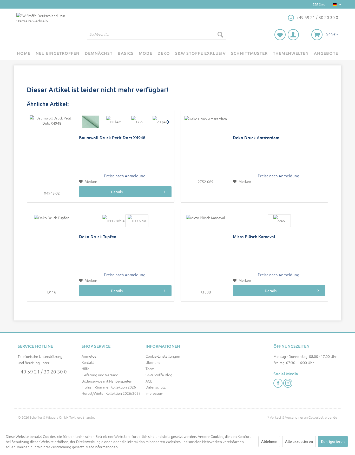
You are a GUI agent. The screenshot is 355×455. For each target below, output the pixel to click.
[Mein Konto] (293, 34)
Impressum (154, 393)
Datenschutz (156, 387)
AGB (149, 381)
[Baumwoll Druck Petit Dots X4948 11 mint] (90, 121)
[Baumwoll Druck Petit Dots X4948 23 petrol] (160, 121)
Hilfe (85, 368)
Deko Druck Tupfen (97, 236)
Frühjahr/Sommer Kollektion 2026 (109, 387)
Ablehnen (269, 441)
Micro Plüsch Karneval (254, 236)
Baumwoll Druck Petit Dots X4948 (112, 137)
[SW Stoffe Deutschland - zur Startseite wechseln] (42, 27)
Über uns (153, 362)
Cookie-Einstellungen (163, 356)
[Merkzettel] (280, 34)
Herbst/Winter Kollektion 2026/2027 (111, 393)
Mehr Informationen (102, 446)
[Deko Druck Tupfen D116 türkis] (136, 220)
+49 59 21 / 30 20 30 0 (42, 371)
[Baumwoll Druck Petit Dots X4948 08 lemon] (113, 121)
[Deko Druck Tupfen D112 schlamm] (113, 220)
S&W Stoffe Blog (159, 374)
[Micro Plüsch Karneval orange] (279, 220)
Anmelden (90, 356)
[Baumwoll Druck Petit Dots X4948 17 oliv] (136, 121)
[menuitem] (156, 34)
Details (117, 191)
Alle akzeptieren (299, 441)
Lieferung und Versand (100, 374)
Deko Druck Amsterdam (256, 137)
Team (150, 368)
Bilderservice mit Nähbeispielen (107, 381)
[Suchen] (220, 34)
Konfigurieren (333, 441)
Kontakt (88, 362)
